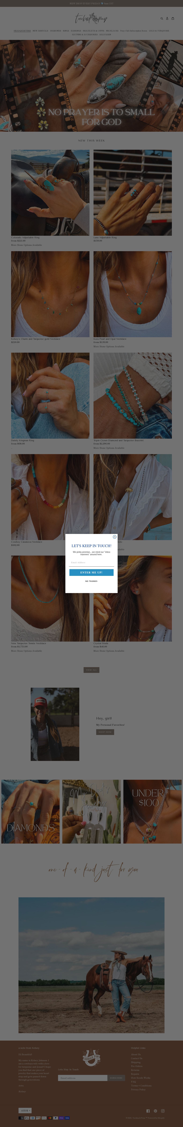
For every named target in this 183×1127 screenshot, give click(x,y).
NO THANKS (91, 581)
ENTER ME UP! (91, 572)
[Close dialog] (114, 537)
